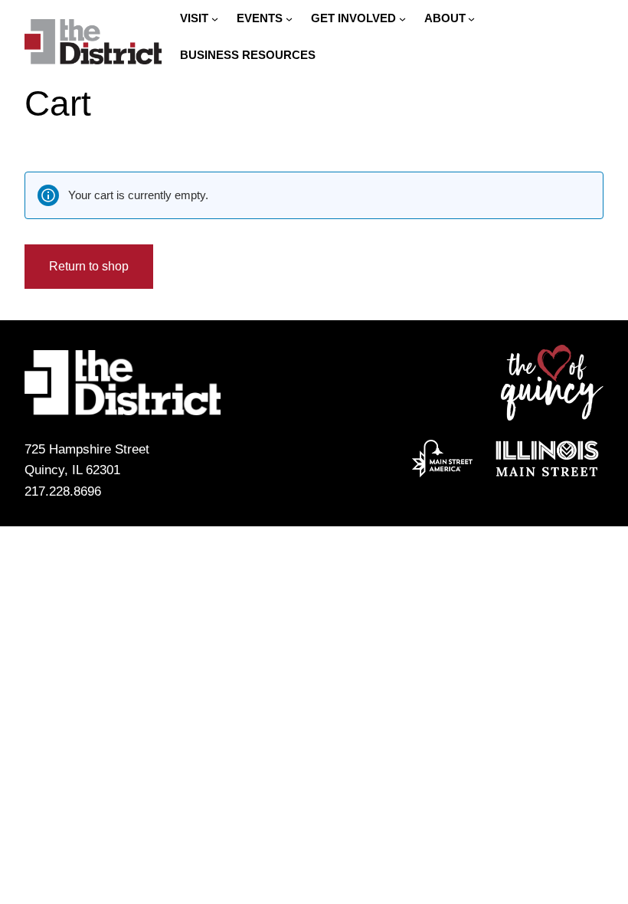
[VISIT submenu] (214, 18)
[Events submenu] (289, 18)
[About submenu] (471, 18)
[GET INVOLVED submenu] (402, 18)
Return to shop (89, 266)
